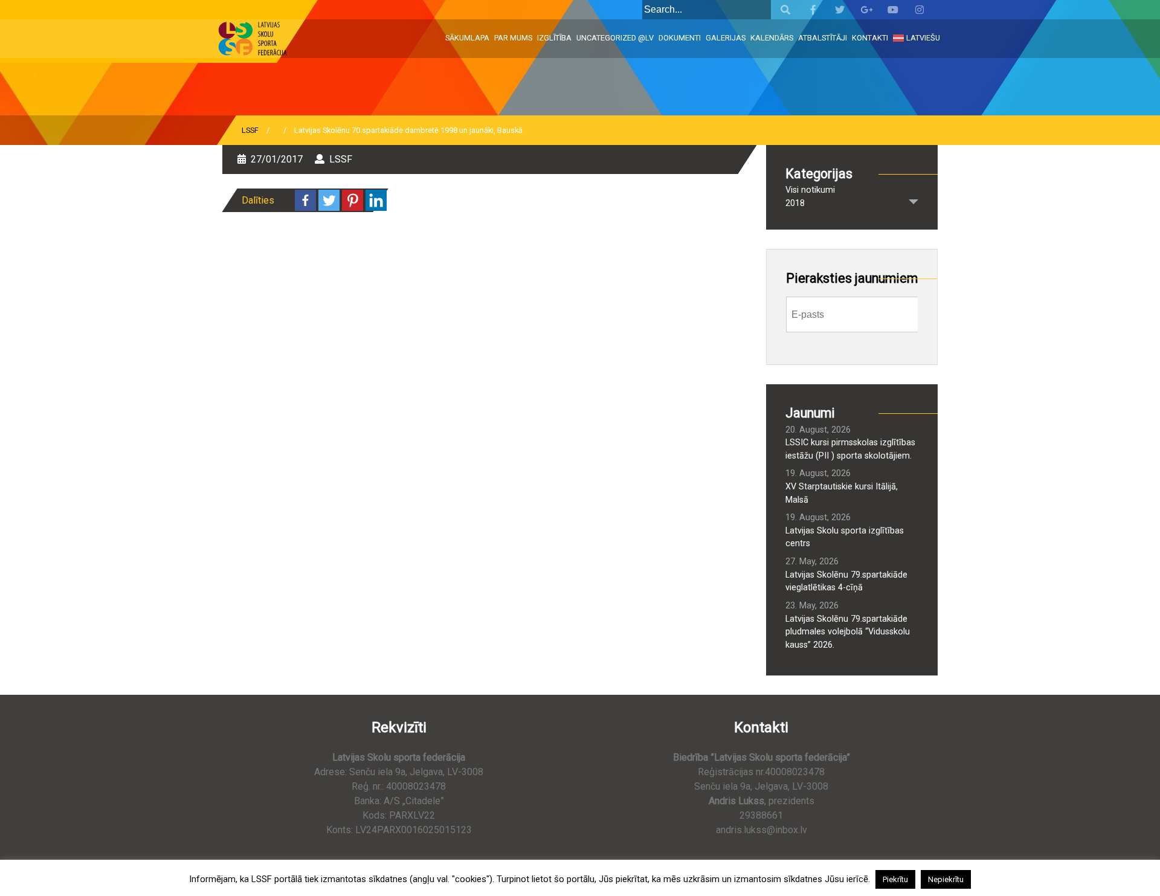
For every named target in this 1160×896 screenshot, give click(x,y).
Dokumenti (680, 37)
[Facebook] (305, 200)
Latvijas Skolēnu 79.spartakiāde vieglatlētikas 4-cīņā (846, 581)
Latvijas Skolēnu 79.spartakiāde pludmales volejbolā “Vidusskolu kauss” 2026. (847, 632)
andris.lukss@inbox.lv (761, 830)
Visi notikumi (810, 190)
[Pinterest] (352, 200)
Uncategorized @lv (615, 37)
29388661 (761, 815)
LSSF (250, 130)
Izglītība (554, 37)
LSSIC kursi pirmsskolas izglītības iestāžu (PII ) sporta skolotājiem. (850, 449)
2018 (795, 203)
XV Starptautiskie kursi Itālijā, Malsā (841, 493)
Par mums (513, 37)
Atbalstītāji (822, 37)
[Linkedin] (376, 200)
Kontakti (870, 37)
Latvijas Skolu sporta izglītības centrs (844, 537)
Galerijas (726, 37)
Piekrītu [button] (895, 879)
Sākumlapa (467, 37)
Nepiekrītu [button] (946, 879)
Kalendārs (771, 37)
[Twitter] (329, 200)
